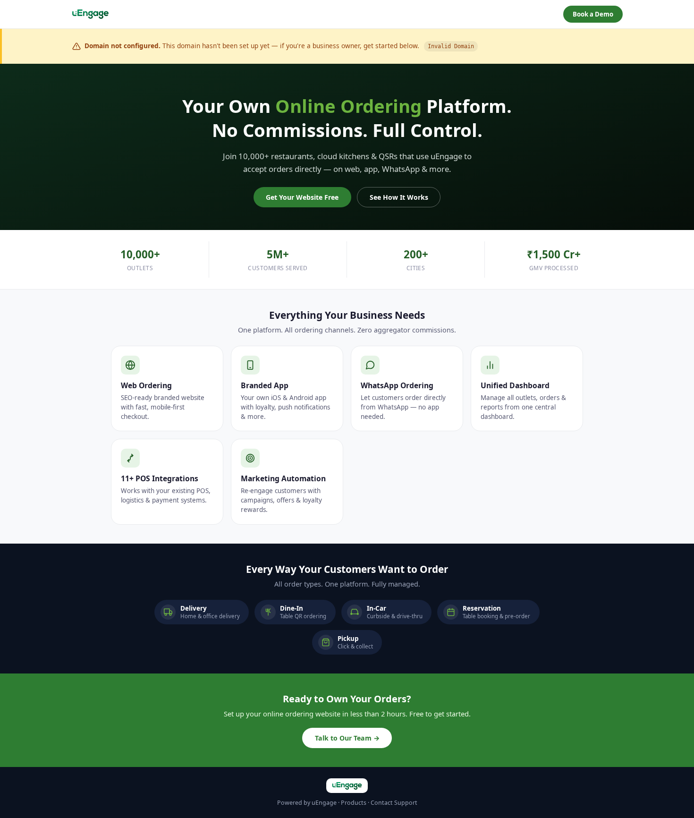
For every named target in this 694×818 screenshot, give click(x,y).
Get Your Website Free (302, 197)
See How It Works (399, 197)
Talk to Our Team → (347, 737)
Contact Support (394, 803)
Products (353, 803)
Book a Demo (593, 14)
